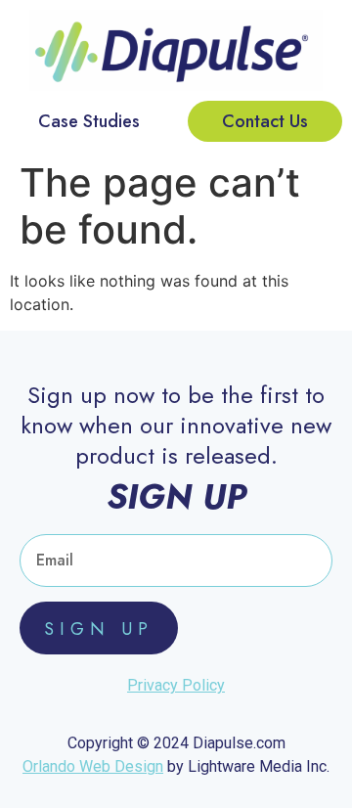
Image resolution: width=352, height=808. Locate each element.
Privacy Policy (176, 685)
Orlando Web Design (92, 766)
